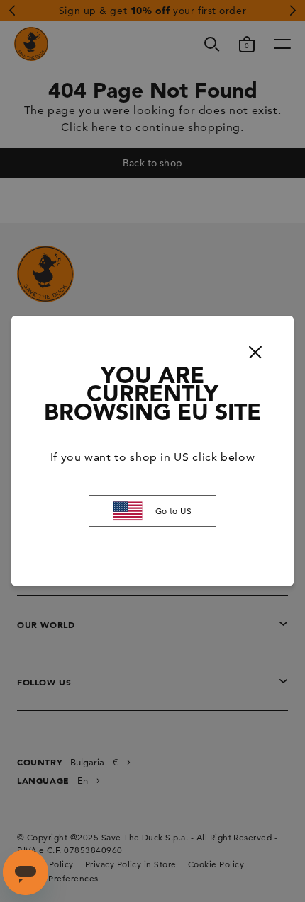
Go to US (173, 511)
